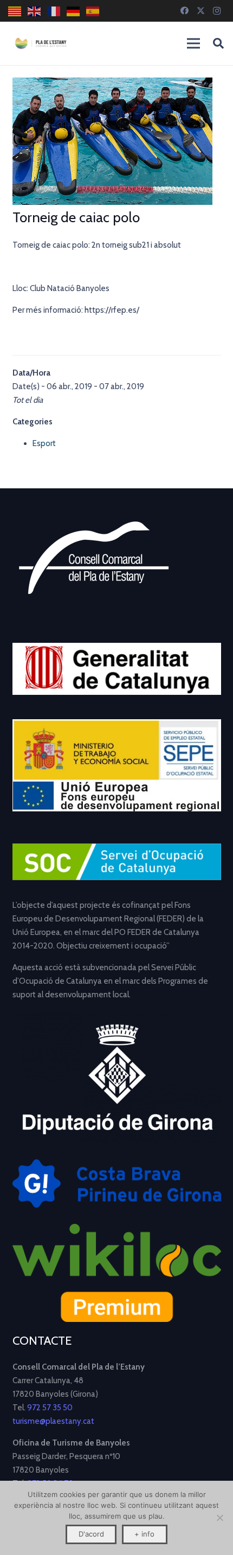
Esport (44, 443)
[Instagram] (217, 11)
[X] (200, 11)
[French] (54, 11)
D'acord (91, 1534)
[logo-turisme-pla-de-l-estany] (40, 43)
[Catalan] (15, 11)
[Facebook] (184, 11)
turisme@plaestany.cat (53, 1421)
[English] (35, 11)
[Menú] (193, 43)
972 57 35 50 (50, 1407)
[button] (218, 43)
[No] (219, 1517)
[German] (74, 11)
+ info (144, 1534)
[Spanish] (93, 11)
